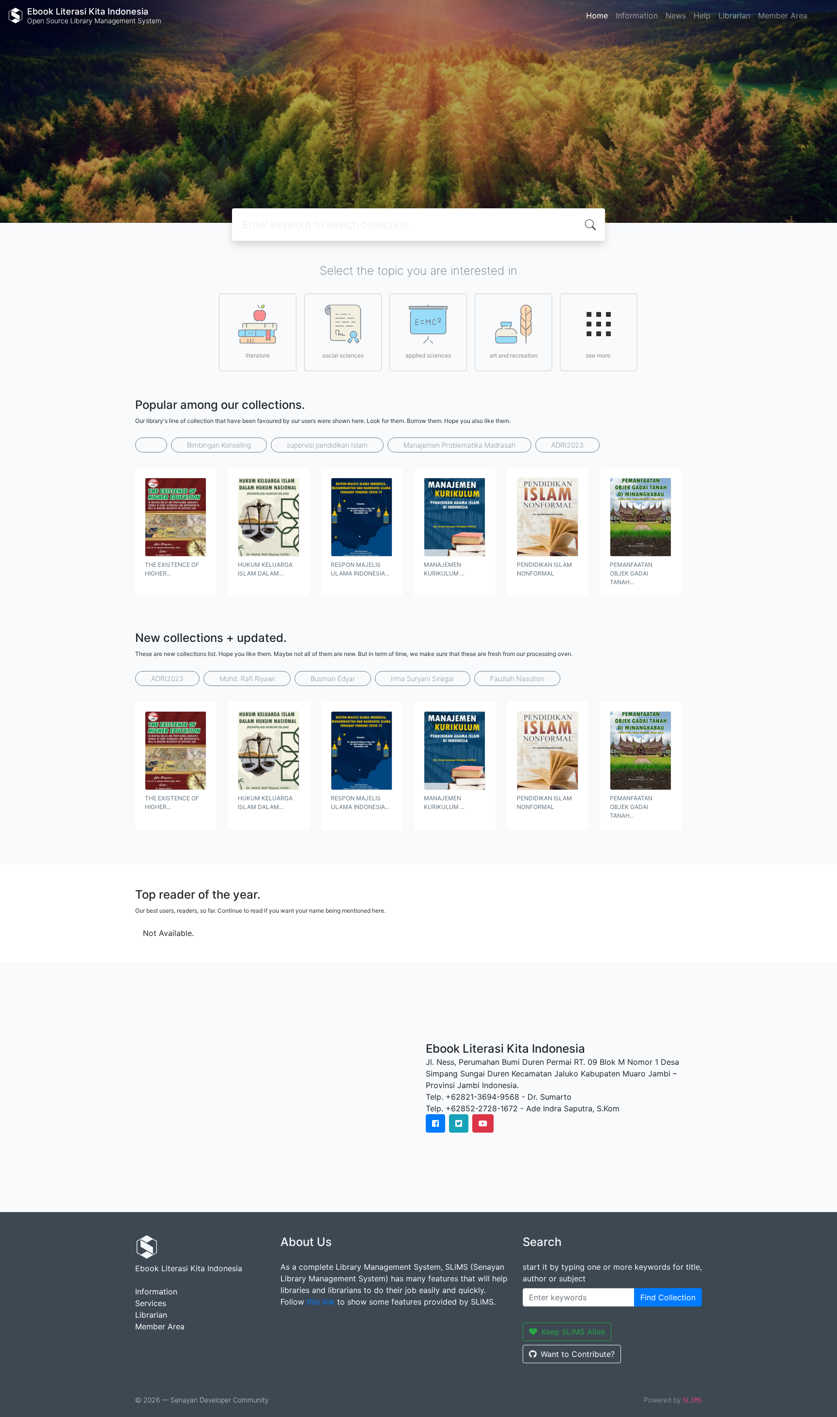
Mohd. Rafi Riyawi (247, 678)
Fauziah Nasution (517, 678)
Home (597, 15)
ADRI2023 (567, 445)
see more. (599, 355)
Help (702, 15)
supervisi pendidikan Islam (327, 445)
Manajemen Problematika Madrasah (459, 445)
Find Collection (668, 1297)
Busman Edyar (332, 678)
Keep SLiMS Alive (573, 1332)
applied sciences (428, 355)
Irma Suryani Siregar (422, 678)
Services (150, 1303)
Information (637, 15)
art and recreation (514, 355)
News (676, 15)
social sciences (343, 355)
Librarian (734, 15)
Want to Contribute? (578, 1354)
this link (321, 1302)
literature (258, 355)
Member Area (782, 15)
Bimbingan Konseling (219, 445)
